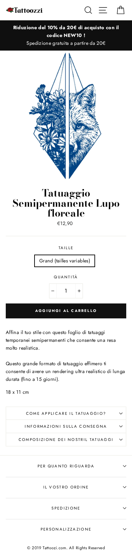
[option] (66, 35)
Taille (66, 248)
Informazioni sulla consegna (66, 426)
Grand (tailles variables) (64, 260)
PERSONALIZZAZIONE (66, 529)
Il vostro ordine (66, 487)
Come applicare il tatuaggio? (66, 413)
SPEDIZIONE (65, 508)
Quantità (66, 277)
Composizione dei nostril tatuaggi (66, 439)
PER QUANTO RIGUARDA (66, 466)
